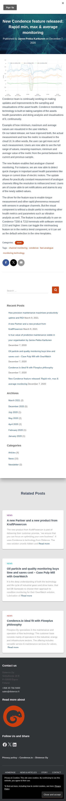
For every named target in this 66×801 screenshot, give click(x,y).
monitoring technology (14, 253)
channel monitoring (18, 248)
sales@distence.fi (10, 691)
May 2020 (13, 418)
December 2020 (16, 406)
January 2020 (15, 436)
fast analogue (46, 248)
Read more (44, 543)
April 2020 (13, 424)
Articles (12, 452)
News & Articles (28, 772)
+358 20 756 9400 (11, 688)
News (19, 243)
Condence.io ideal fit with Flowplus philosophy (30, 367)
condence (34, 248)
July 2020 (13, 412)
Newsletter (13, 464)
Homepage (10, 772)
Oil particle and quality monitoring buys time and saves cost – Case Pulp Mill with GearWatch (33, 572)
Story (44, 772)
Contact (56, 772)
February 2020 (15, 430)
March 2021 (14, 400)
